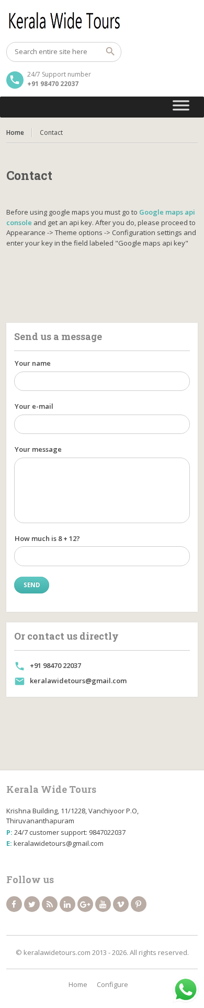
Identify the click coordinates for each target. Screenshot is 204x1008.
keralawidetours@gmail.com (78, 680)
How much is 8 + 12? (47, 538)
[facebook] (14, 904)
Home (15, 132)
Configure (112, 984)
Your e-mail (34, 406)
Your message (38, 449)
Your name (33, 363)
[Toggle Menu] (181, 107)
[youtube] (103, 904)
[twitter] (32, 904)
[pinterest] (138, 904)
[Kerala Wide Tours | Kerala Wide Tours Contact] (102, 21)
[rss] (50, 904)
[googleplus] (85, 904)
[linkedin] (67, 904)
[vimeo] (121, 904)
